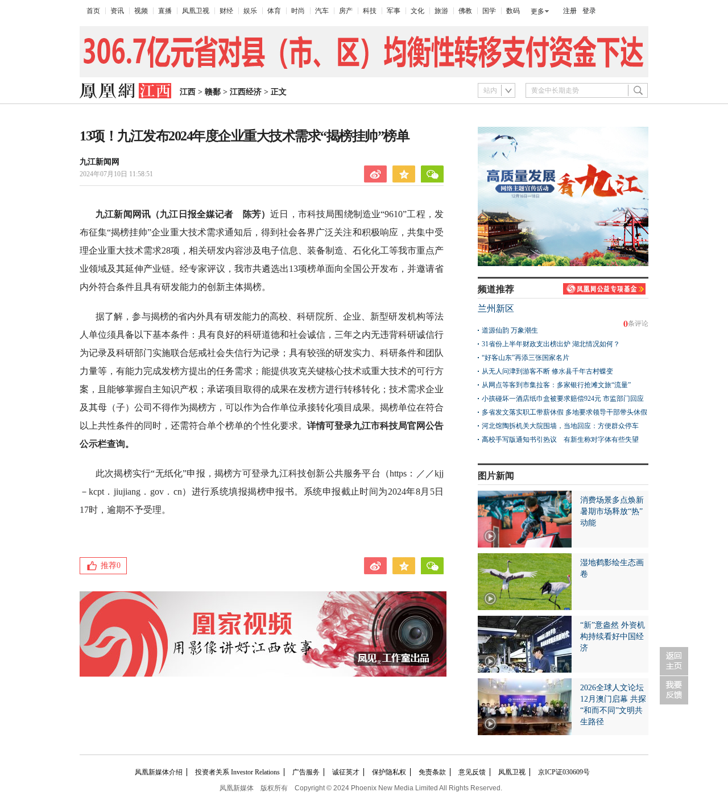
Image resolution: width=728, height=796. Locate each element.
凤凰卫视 (195, 11)
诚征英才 (345, 772)
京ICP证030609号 (564, 772)
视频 (141, 11)
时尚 (298, 11)
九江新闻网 (99, 161)
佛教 (465, 11)
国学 (489, 11)
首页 (93, 11)
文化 (417, 11)
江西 (188, 92)
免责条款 (432, 772)
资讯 (117, 11)
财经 (226, 11)
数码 (513, 11)
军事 (393, 11)
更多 (537, 11)
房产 (346, 11)
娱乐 (250, 11)
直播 (165, 11)
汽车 (322, 11)
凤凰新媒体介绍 (159, 772)
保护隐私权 (389, 772)
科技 (370, 11)
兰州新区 (496, 308)
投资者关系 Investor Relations (237, 772)
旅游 (441, 11)
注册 (570, 11)
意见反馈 (472, 772)
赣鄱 (213, 92)
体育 (274, 11)
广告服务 (306, 772)
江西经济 (246, 92)
